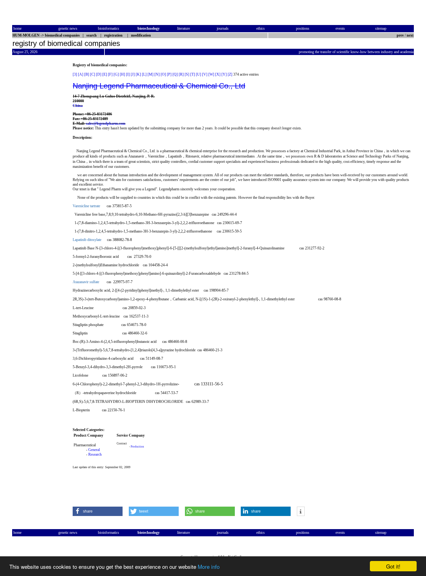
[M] (150, 74)
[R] (181, 74)
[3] (75, 74)
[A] (80, 74)
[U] (198, 74)
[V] (204, 74)
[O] (163, 74)
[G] (116, 74)
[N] (157, 74)
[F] (110, 74)
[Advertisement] (38, 156)
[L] (144, 74)
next (410, 35)
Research (95, 454)
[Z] (230, 74)
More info (209, 566)
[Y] (224, 74)
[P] (169, 74)
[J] (133, 74)
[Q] (175, 74)
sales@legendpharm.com (105, 123)
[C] (92, 74)
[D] (98, 74)
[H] (122, 74)
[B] (86, 74)
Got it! (393, 566)
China (78, 105)
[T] (192, 74)
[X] (217, 74)
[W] (211, 74)
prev (400, 35)
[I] (128, 74)
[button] (98, 511)
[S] (187, 74)
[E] (104, 74)
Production (137, 446)
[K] (138, 74)
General (94, 450)
